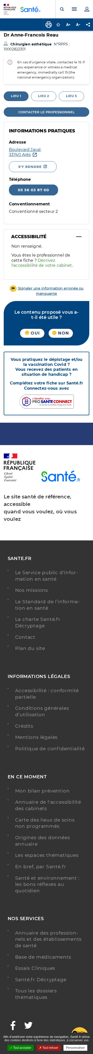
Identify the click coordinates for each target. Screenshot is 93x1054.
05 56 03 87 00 (33, 190)
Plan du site (30, 648)
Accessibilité (28, 236)
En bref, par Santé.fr (40, 866)
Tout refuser (50, 1048)
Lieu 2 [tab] (43, 96)
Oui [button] (34, 333)
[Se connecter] (86, 9)
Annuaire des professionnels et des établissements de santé (48, 939)
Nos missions (31, 590)
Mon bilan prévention (42, 791)
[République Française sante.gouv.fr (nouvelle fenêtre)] (19, 480)
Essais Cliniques (35, 968)
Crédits (24, 726)
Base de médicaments (43, 957)
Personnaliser (75, 1048)
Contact (25, 637)
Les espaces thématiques (47, 855)
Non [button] (63, 333)
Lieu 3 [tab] (71, 96)
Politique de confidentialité (50, 749)
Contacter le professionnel (46, 112)
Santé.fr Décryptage (40, 979)
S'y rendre (30, 167)
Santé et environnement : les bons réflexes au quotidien (47, 884)
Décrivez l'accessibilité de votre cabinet (41, 263)
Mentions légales (36, 737)
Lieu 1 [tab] (16, 96)
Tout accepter (21, 1048)
